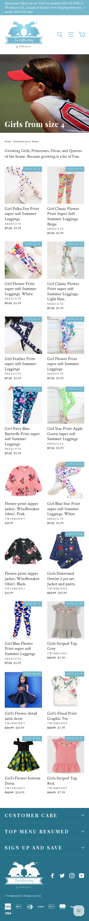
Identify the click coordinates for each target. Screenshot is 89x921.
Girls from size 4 (21, 141)
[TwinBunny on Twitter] (62, 875)
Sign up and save (34, 847)
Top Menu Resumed (37, 831)
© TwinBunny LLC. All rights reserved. (23, 895)
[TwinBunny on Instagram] (72, 875)
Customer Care (31, 815)
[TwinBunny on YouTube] (81, 875)
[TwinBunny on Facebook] (52, 875)
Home (8, 141)
